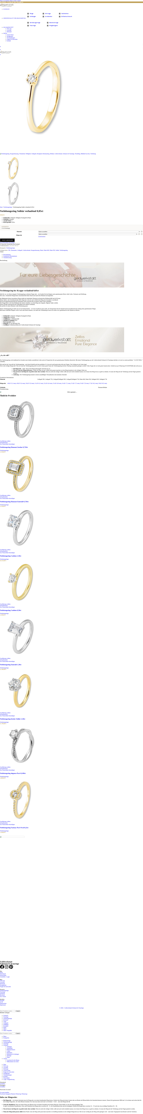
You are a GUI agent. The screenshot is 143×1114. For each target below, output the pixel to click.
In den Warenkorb (7, 240)
